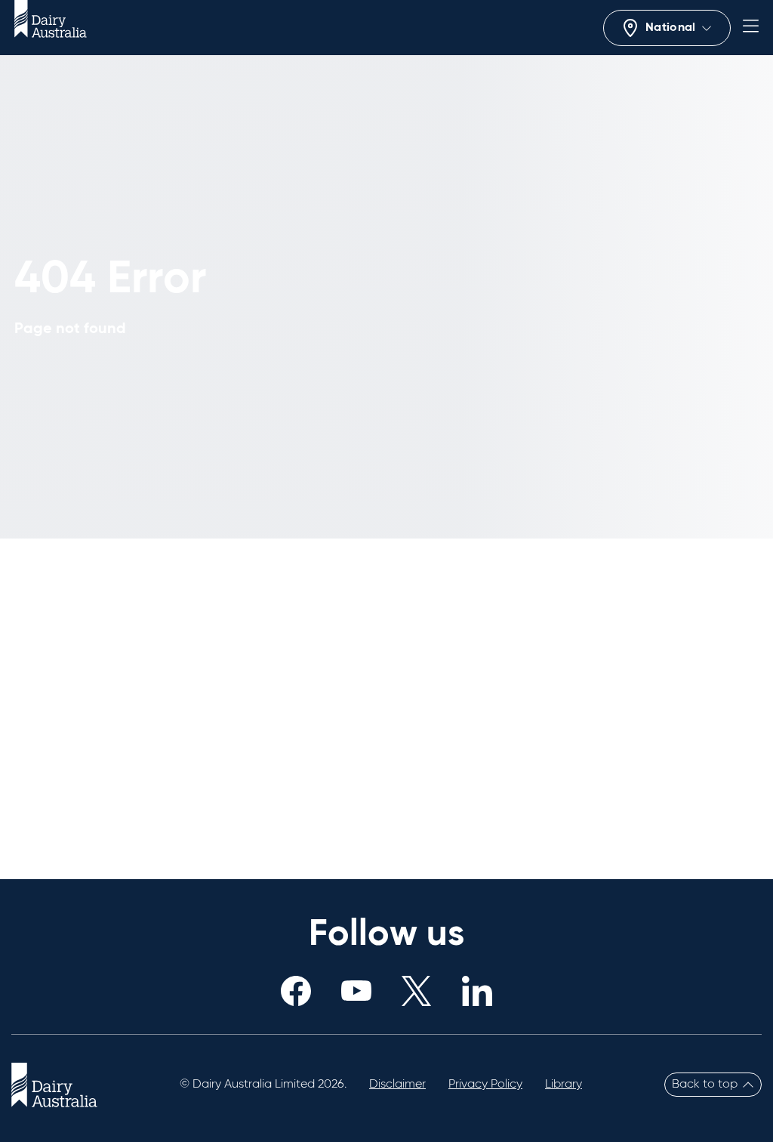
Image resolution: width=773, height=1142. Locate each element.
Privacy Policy (485, 1085)
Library (563, 1085)
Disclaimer (397, 1085)
